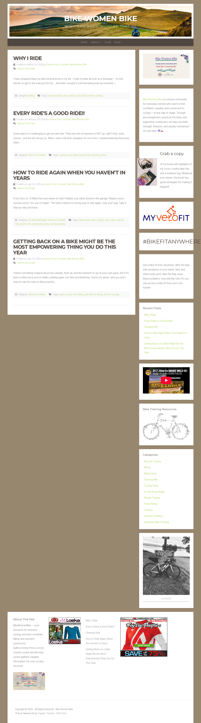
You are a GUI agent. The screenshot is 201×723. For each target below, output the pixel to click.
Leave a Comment (26, 68)
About (95, 42)
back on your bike (68, 294)
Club (108, 42)
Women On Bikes (37, 155)
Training (148, 509)
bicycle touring (55, 95)
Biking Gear (150, 473)
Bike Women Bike (100, 18)
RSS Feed (61, 713)
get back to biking (94, 294)
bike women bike (87, 220)
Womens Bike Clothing (156, 522)
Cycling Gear (151, 485)
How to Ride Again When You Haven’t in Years (69, 175)
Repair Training (152, 497)
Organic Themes (46, 713)
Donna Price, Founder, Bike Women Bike (67, 64)
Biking (31, 95)
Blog (118, 42)
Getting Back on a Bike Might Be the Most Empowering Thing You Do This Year (64, 246)
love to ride (25, 224)
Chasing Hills (151, 326)
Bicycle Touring (152, 461)
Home (84, 42)
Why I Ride (27, 58)
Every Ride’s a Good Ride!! (48, 113)
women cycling (95, 95)
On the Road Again (37, 220)
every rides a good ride (74, 95)
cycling (62, 155)
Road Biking (150, 503)
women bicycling (40, 224)
